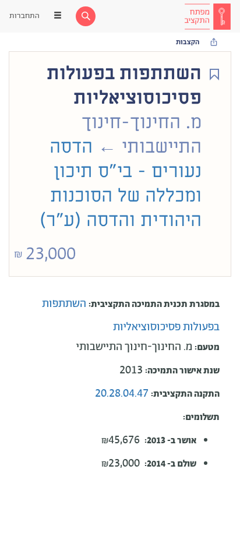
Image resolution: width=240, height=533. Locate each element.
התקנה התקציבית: (185, 394)
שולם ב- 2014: (170, 464)
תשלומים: (201, 417)
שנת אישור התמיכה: (182, 371)
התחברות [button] (24, 16)
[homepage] (207, 16)
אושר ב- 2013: (170, 441)
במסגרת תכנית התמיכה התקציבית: (154, 304)
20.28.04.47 (123, 393)
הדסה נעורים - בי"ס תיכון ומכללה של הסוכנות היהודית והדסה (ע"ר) (121, 183)
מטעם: (207, 347)
